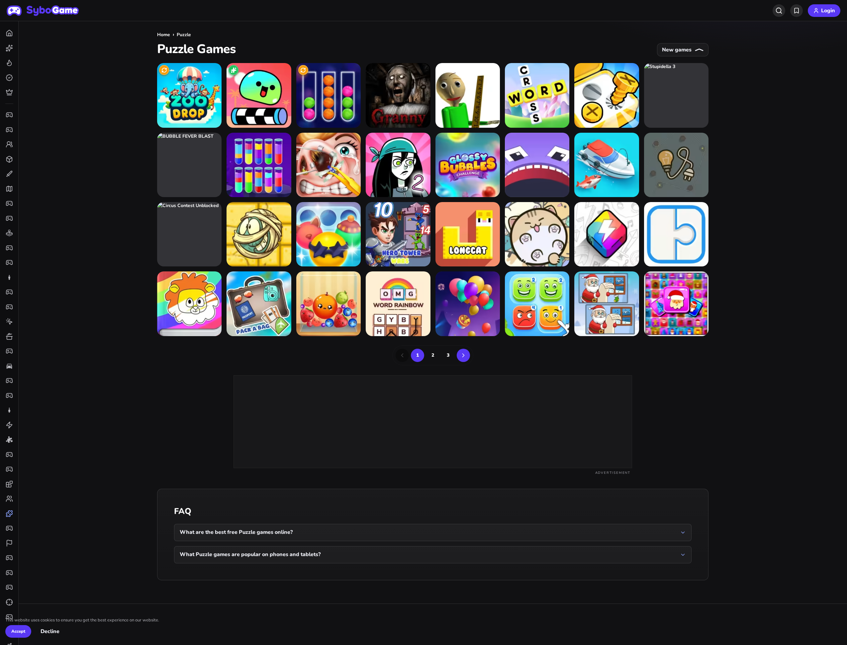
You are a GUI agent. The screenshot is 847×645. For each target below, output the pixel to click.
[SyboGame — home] (43, 10)
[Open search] (779, 10)
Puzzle (184, 35)
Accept (18, 631)
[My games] (796, 10)
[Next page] (463, 355)
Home (163, 35)
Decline (50, 631)
